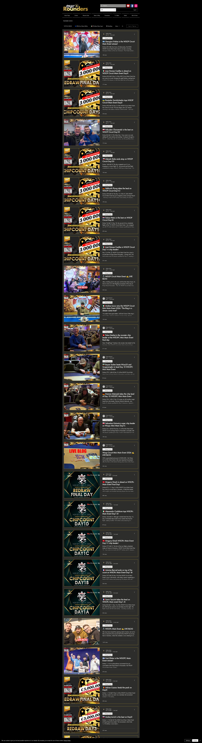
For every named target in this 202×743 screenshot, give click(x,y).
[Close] (200, 740)
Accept (195, 740)
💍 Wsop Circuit (107, 38)
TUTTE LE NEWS (68, 26)
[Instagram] (135, 5)
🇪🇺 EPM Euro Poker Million (81, 26)
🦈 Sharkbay (109, 26)
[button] (122, 26)
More (116, 26)
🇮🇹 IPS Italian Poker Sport (97, 26)
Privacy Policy (67, 740)
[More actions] (135, 34)
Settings (188, 740)
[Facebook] (132, 5)
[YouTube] (128, 5)
